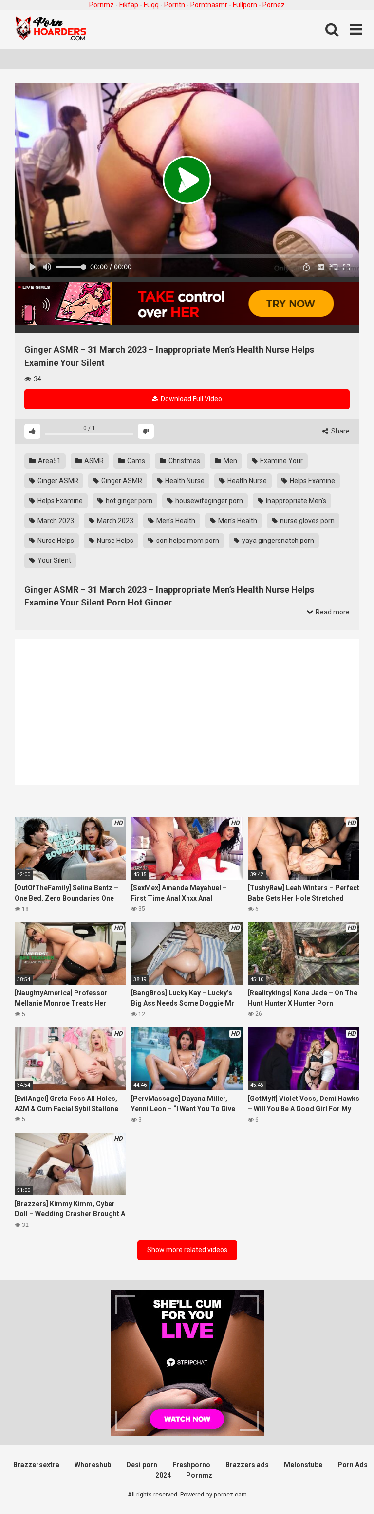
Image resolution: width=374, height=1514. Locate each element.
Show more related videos (187, 1250)
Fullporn (245, 5)
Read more (332, 612)
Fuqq (151, 5)
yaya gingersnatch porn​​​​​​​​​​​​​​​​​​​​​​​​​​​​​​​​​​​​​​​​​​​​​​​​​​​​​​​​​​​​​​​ (277, 540)
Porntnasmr (208, 5)
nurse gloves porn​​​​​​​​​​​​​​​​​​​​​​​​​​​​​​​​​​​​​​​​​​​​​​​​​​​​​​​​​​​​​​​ (307, 520)
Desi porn (141, 1465)
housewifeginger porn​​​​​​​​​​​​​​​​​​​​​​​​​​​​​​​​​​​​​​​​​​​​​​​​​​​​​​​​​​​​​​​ (208, 501)
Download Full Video (190, 399)
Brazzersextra (36, 1465)
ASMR (93, 461)
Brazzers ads (247, 1465)
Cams (135, 461)
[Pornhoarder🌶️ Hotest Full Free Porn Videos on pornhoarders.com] (51, 29)
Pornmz (101, 5)
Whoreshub (93, 1465)
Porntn (174, 5)
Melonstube (303, 1465)
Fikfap (128, 5)
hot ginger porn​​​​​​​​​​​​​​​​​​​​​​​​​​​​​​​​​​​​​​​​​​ (128, 501)
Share (340, 431)
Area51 (49, 461)
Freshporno (191, 1465)
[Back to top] (341, 1485)
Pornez (273, 5)
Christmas (183, 461)
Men (229, 461)
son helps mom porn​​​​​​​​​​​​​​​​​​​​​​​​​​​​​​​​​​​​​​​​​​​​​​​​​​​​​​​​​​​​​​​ (187, 540)
